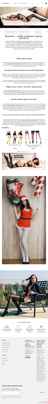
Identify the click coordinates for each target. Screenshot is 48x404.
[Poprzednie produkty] (3, 139)
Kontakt (3, 362)
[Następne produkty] (45, 139)
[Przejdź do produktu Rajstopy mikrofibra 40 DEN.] (15, 137)
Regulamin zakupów (6, 343)
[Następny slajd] (47, 31)
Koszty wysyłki (5, 351)
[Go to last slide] (1, 31)
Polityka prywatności (6, 347)
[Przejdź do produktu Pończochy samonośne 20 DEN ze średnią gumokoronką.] (33, 137)
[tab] (18, 151)
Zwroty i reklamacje (6, 345)
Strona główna (5, 358)
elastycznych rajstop (20, 92)
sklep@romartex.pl (28, 353)
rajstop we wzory (16, 76)
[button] (16, 3)
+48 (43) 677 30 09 (29, 351)
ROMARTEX (5, 3)
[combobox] (33, 3)
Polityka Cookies (5, 349)
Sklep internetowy (42, 402)
